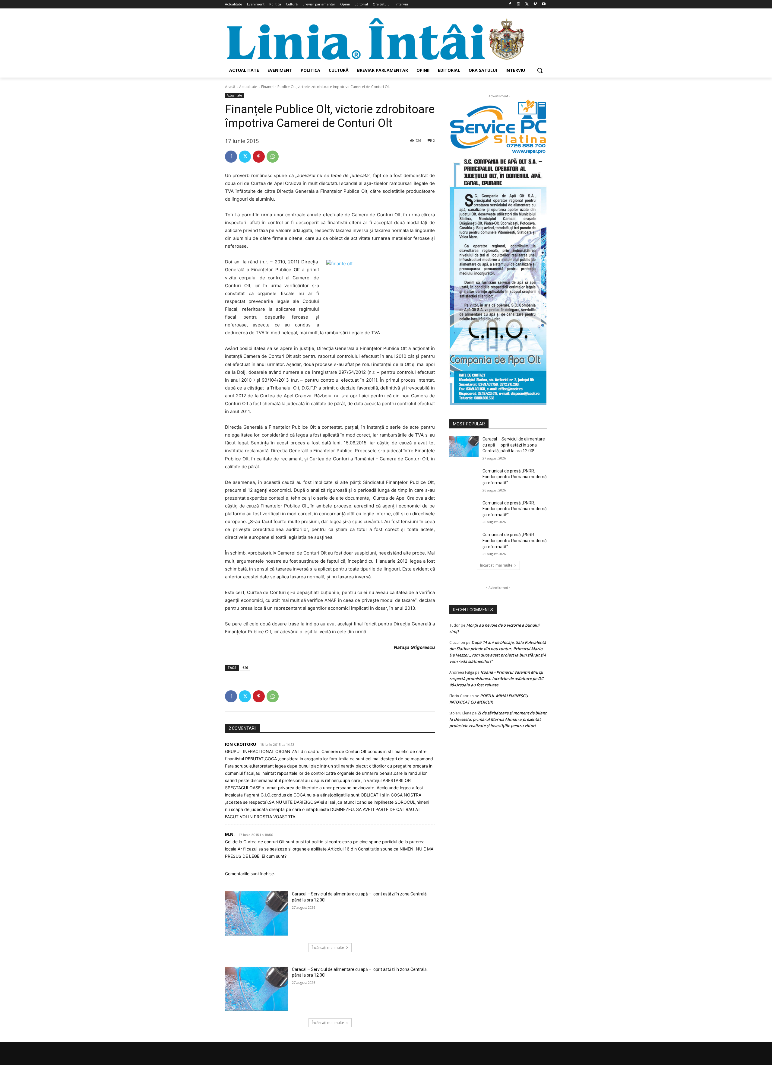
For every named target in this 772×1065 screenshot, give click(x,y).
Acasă (230, 86)
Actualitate (248, 86)
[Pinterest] (259, 157)
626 (245, 667)
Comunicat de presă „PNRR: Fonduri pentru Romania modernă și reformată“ (514, 477)
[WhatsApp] (273, 157)
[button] (540, 70)
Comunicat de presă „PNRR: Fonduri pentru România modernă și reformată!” (514, 509)
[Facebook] (510, 4)
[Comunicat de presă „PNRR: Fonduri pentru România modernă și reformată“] (464, 542)
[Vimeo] (535, 4)
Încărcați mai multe (328, 947)
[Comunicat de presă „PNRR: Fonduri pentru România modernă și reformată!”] (464, 510)
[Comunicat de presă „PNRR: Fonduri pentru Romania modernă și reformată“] (464, 478)
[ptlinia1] (498, 126)
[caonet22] (498, 279)
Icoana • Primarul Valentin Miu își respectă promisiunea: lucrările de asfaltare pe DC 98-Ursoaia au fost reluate (496, 678)
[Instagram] (518, 4)
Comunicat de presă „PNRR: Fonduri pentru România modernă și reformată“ (514, 540)
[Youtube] (543, 4)
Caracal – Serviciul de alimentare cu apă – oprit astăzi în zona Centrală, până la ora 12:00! (513, 445)
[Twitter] (527, 4)
